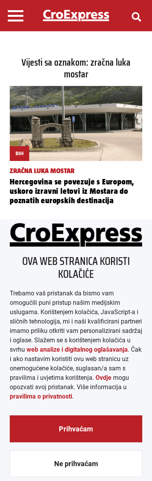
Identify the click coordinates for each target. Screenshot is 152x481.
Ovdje (103, 377)
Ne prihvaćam (76, 464)
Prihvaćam (76, 429)
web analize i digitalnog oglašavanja (77, 349)
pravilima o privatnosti (41, 396)
